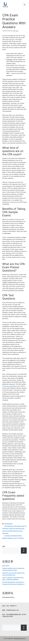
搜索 (3, 546)
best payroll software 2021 (12, 386)
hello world (5, 565)
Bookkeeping (8, 523)
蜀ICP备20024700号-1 (20, 638)
